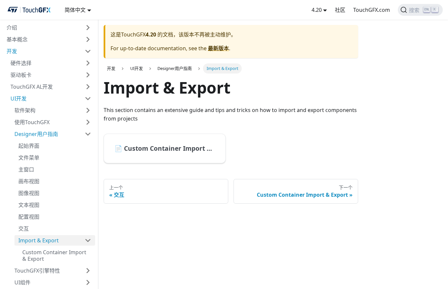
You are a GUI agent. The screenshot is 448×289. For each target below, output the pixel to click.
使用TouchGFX (32, 122)
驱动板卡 (20, 74)
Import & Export (38, 240)
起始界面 (28, 145)
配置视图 (28, 216)
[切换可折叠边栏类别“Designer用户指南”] (88, 134)
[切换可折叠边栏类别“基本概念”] (88, 39)
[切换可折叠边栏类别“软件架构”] (88, 110)
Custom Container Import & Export (54, 255)
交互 (23, 228)
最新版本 (218, 48)
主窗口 (26, 169)
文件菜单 (28, 157)
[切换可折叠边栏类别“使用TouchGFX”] (88, 122)
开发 (12, 51)
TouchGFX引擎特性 (37, 270)
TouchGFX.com (371, 9)
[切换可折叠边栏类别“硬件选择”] (88, 63)
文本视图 (28, 205)
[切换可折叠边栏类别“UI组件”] (88, 282)
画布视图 (28, 181)
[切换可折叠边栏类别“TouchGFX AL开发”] (88, 86)
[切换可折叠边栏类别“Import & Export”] (88, 240)
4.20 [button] (317, 9)
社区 (340, 9)
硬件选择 (20, 63)
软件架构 (24, 110)
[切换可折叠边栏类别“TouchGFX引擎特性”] (88, 270)
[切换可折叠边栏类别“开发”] (88, 51)
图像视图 (28, 193)
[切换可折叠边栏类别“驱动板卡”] (88, 75)
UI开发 (18, 98)
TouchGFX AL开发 (31, 86)
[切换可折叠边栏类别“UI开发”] (88, 98)
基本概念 (17, 39)
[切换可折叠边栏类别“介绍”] (88, 27)
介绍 (12, 27)
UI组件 (22, 282)
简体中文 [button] (75, 9)
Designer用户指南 (36, 134)
